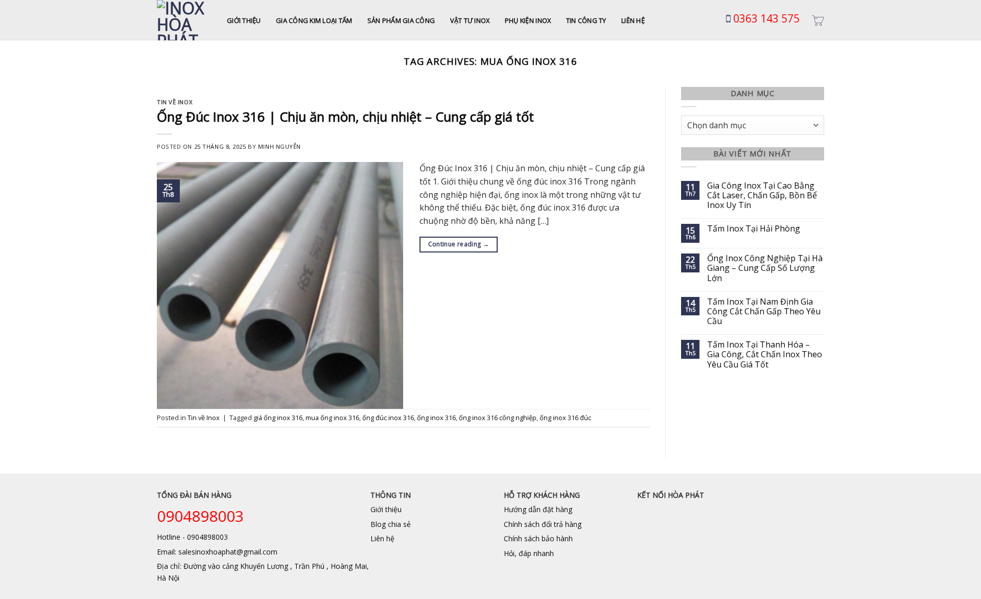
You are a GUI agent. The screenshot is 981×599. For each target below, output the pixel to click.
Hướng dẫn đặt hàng (538, 509)
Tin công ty (586, 20)
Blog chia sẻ (390, 524)
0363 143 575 (765, 18)
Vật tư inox (470, 20)
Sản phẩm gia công (401, 20)
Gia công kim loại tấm (314, 20)
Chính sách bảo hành (538, 538)
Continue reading (458, 244)
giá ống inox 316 (277, 417)
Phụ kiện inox (528, 20)
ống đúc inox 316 (388, 417)
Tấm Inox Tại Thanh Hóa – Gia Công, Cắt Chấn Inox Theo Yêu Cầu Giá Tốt (764, 355)
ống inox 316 (436, 417)
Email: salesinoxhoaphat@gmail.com (217, 552)
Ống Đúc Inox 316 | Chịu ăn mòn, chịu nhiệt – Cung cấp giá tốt (345, 117)
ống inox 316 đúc (565, 417)
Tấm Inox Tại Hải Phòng (753, 229)
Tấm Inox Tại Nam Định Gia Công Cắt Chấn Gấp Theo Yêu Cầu (764, 312)
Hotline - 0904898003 (192, 537)
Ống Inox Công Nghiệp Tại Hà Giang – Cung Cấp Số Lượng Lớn (765, 268)
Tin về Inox (174, 102)
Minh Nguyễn (279, 146)
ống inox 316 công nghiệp (497, 417)
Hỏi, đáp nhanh (529, 553)
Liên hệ (633, 20)
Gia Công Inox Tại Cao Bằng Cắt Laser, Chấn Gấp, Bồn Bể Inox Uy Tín (762, 196)
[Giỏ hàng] (818, 20)
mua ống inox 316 (332, 417)
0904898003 (200, 515)
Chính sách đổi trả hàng (542, 524)
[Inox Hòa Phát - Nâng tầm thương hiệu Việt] (184, 20)
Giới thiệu (244, 20)
